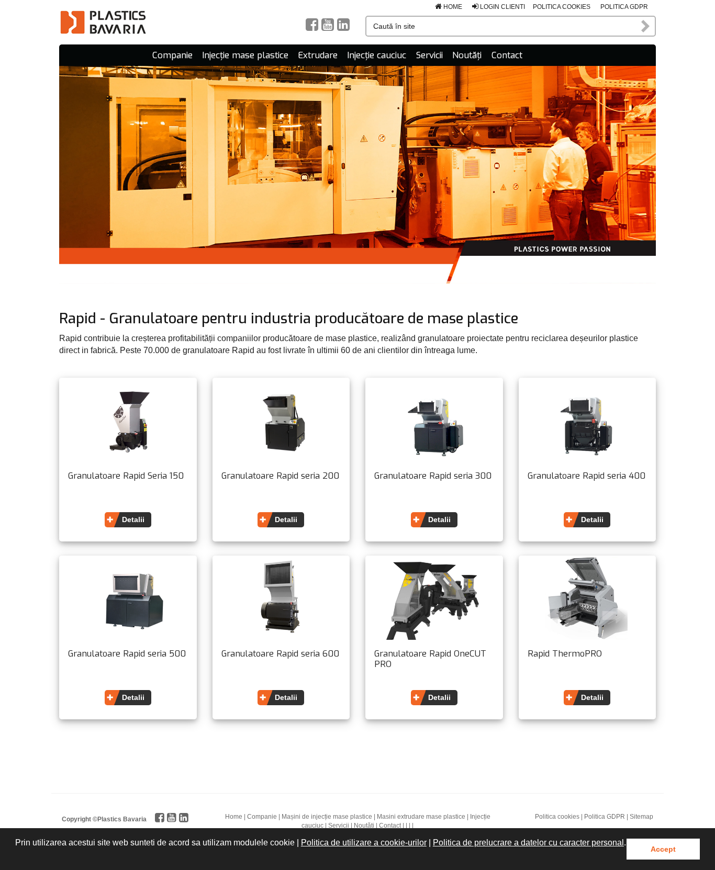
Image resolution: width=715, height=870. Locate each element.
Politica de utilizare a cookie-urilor (364, 842)
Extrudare (318, 55)
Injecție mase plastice (245, 55)
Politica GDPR (624, 6)
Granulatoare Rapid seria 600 (280, 654)
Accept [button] (663, 849)
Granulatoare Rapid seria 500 (127, 654)
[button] (16, 856)
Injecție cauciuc (376, 55)
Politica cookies (561, 6)
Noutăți (467, 55)
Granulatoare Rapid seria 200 (280, 476)
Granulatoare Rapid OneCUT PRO (430, 659)
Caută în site (646, 26)
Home (452, 6)
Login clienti (501, 6)
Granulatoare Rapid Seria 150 (126, 476)
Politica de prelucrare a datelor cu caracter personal (528, 842)
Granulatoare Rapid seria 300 (432, 476)
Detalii (133, 519)
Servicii (429, 55)
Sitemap (641, 816)
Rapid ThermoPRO (565, 654)
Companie (172, 55)
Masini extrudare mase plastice (421, 816)
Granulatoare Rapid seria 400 (586, 476)
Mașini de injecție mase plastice (327, 816)
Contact (506, 55)
